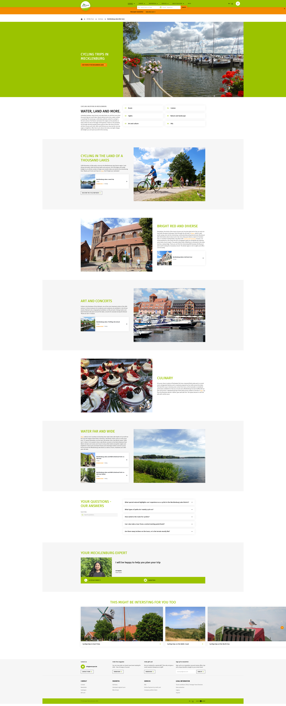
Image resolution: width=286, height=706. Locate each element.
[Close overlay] (284, 9)
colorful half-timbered (190, 238)
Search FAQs (84, 512)
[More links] (238, 3)
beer (201, 390)
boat (102, 171)
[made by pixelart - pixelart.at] (200, 701)
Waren (193, 233)
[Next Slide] (282, 627)
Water (82, 436)
